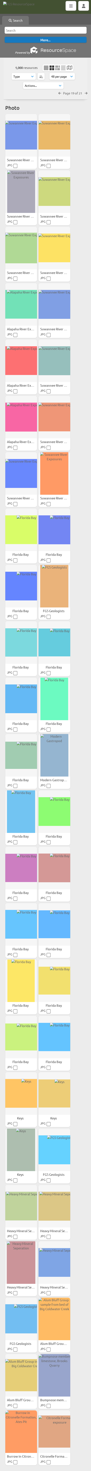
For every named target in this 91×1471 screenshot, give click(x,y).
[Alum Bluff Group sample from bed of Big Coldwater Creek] (54, 1319)
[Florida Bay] (21, 530)
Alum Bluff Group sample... (60, 1343)
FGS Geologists (54, 611)
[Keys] (21, 1093)
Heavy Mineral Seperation (26, 1231)
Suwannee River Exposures (27, 160)
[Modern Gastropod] (54, 755)
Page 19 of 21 (73, 93)
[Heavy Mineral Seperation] (21, 1206)
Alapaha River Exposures (25, 329)
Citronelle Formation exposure (62, 1456)
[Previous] (59, 93)
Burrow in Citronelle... (23, 1456)
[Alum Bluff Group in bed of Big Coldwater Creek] (21, 1375)
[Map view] (69, 68)
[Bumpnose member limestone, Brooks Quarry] (54, 1375)
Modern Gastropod (54, 780)
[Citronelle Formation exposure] (54, 1431)
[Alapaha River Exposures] (21, 304)
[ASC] (41, 76)
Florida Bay (20, 554)
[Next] (86, 93)
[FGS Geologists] (54, 586)
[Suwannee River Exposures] (21, 135)
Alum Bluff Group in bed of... (28, 1400)
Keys (20, 1118)
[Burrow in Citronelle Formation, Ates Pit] (21, 1431)
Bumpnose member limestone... (63, 1400)
